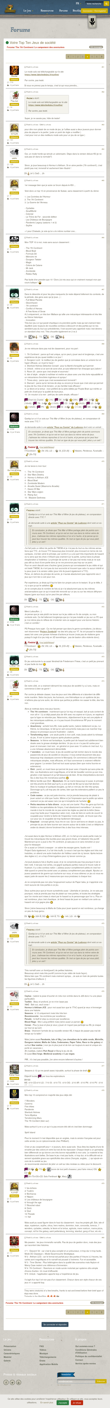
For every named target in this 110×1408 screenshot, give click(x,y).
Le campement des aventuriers (49, 47)
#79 (103, 1183)
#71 (103, 504)
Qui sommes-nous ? (85, 1346)
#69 (103, 414)
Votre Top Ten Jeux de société (32, 42)
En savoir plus (47, 1402)
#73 (103, 656)
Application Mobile (49, 1364)
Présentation (10, 1346)
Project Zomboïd (48, 631)
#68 (103, 344)
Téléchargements (48, 1357)
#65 (103, 180)
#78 (103, 1090)
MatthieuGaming (14, 471)
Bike (14, 190)
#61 (103, 67)
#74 (103, 681)
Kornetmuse (14, 1075)
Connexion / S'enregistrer (94, 10)
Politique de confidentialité (88, 1356)
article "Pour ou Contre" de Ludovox (65, 427)
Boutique (78, 10)
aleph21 (14, 1193)
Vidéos (43, 1349)
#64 (103, 149)
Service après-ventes (85, 1363)
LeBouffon (14, 299)
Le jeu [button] (27, 10)
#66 (103, 237)
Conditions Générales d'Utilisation (86, 1351)
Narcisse (14, 352)
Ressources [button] (47, 10)
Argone (14, 76)
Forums (63, 10)
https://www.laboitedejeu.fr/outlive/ (42, 74)
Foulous (14, 101)
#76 (103, 991)
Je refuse (77, 1402)
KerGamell (14, 243)
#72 (103, 606)
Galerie (7, 1360)
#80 (103, 1237)
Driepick (14, 1000)
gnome (14, 158)
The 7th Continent (24, 47)
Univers (7, 1349)
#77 (103, 1066)
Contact (79, 1359)
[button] (78, 3)
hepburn (14, 134)
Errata (42, 1360)
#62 (103, 92)
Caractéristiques (12, 1353)
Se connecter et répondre (55, 1324)
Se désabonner (64, 1384)
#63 (103, 124)
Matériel (7, 1357)
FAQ (42, 1346)
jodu (14, 690)
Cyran (14, 1100)
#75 (103, 923)
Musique (44, 1353)
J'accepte (62, 1402)
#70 (103, 461)
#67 (103, 289)
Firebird (14, 423)
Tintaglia (14, 1247)
